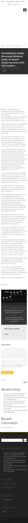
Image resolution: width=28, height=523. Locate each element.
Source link (4, 284)
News (7, 45)
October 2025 (7, 499)
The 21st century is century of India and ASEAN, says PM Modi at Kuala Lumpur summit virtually (14, 403)
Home (2, 45)
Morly (9, 68)
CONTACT (22, 1)
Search (3, 379)
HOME (2, 1)
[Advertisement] (14, 29)
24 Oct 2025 (4, 68)
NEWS (17, 1)
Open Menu (25, 9)
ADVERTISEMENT (10, 1)
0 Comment (16, 68)
